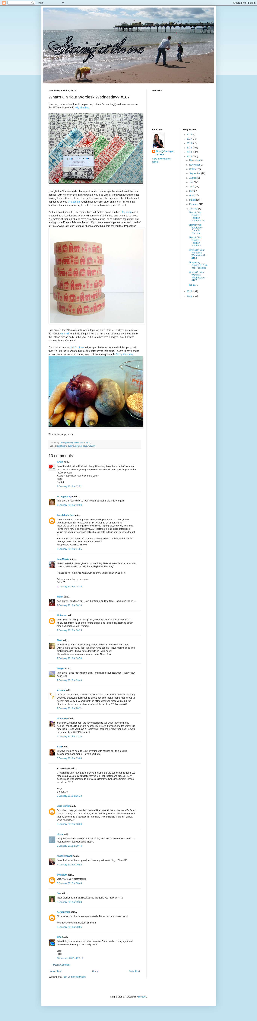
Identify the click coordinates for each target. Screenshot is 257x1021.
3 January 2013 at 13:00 (69, 758)
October (193, 169)
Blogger (142, 996)
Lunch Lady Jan (65, 515)
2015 (189, 147)
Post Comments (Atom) (74, 977)
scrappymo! (63, 912)
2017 (189, 139)
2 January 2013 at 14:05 (69, 549)
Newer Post (55, 971)
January (193, 208)
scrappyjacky (64, 496)
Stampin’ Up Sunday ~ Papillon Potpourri (195, 241)
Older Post (134, 971)
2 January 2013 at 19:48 (69, 680)
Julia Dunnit (63, 806)
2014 (189, 152)
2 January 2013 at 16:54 (69, 658)
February (194, 204)
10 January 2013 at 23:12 (70, 958)
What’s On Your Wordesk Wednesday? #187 (197, 276)
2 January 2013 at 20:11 (69, 708)
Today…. (193, 285)
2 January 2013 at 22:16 (69, 736)
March (192, 200)
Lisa (59, 937)
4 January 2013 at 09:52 (69, 864)
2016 (189, 143)
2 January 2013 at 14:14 (69, 586)
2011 (189, 296)
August (193, 178)
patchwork (62, 446)
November (195, 164)
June (192, 186)
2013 (189, 156)
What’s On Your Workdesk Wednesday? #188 (197, 254)
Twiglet (60, 668)
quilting (71, 446)
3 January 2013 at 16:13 (69, 796)
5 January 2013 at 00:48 (69, 883)
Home (95, 971)
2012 (189, 291)
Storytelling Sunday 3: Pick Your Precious (198, 265)
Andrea (61, 690)
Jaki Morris (63, 559)
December (195, 160)
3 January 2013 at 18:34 (69, 824)
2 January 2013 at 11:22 (69, 486)
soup (85, 446)
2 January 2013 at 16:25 (69, 630)
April (192, 195)
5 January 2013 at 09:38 (69, 902)
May (191, 191)
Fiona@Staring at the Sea (165, 153)
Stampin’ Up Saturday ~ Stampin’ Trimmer (196, 229)
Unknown (62, 615)
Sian (59, 746)
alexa (60, 834)
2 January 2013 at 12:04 (69, 505)
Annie (60, 462)
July (191, 182)
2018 (189, 134)
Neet (59, 640)
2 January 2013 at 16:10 (69, 605)
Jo (58, 893)
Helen (60, 596)
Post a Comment (61, 965)
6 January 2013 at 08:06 (69, 927)
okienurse (62, 718)
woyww (91, 446)
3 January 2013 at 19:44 (69, 846)
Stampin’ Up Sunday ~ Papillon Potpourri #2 (196, 216)
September (195, 173)
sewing (78, 446)
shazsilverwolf (64, 856)
